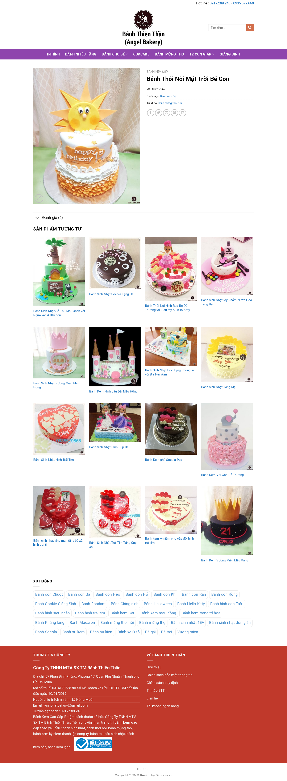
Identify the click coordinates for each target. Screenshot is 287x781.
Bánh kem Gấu (122, 613)
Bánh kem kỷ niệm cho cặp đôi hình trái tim (169, 541)
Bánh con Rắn (194, 594)
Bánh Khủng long (49, 622)
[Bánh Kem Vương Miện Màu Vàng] (227, 520)
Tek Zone (143, 769)
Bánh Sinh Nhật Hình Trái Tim (53, 460)
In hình (53, 54)
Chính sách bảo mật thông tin (169, 675)
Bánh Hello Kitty (191, 604)
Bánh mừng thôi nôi (170, 103)
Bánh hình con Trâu (226, 604)
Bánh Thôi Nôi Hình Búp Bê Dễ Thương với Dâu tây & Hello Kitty (167, 308)
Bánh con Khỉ (164, 594)
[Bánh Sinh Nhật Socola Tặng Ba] (115, 263)
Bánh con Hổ (136, 594)
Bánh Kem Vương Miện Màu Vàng (224, 560)
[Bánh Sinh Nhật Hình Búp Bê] (115, 422)
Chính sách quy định (162, 683)
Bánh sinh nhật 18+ (187, 622)
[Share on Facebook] (150, 113)
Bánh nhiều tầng (80, 54)
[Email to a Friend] (166, 113)
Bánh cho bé (113, 54)
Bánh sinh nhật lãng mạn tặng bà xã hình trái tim (58, 543)
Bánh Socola (46, 632)
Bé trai (166, 632)
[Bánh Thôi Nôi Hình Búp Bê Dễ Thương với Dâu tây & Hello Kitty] (171, 269)
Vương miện (187, 632)
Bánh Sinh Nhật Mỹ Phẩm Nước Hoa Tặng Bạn (226, 302)
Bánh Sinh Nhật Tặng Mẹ (218, 387)
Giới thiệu (154, 667)
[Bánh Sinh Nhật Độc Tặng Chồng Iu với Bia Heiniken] (171, 346)
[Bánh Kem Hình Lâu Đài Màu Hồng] (115, 356)
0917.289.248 (220, 3)
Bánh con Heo (107, 594)
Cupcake (141, 54)
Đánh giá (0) (52, 217)
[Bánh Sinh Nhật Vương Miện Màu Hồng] (59, 353)
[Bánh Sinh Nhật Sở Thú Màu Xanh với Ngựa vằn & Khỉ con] (59, 271)
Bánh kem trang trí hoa (200, 613)
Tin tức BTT (156, 690)
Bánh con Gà (79, 594)
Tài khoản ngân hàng (163, 706)
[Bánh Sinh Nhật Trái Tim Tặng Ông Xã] (115, 512)
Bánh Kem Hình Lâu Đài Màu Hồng (113, 391)
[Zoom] (39, 198)
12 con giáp (201, 54)
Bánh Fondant (93, 604)
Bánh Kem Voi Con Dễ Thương (222, 475)
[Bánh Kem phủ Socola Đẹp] (171, 429)
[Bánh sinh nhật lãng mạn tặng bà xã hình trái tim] (59, 511)
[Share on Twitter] (158, 113)
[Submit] (250, 27)
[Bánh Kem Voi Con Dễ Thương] (227, 436)
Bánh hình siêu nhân (52, 613)
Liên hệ (152, 698)
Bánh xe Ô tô (128, 632)
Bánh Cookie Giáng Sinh (55, 604)
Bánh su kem (73, 632)
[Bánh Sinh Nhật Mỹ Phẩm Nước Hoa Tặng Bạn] (227, 266)
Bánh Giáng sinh (124, 604)
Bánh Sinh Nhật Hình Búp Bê (109, 447)
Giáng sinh (230, 54)
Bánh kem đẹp (157, 71)
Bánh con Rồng (224, 594)
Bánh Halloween (158, 604)
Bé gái (150, 632)
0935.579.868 (243, 3)
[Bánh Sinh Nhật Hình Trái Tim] (59, 429)
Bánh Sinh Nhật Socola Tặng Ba (111, 294)
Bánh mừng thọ (169, 54)
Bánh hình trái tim (90, 613)
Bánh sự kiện (101, 632)
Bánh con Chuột (49, 594)
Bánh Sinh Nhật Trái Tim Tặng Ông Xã (113, 545)
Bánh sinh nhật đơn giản (230, 622)
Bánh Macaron (82, 622)
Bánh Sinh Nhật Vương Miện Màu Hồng (56, 385)
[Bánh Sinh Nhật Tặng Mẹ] (227, 354)
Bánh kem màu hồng (158, 613)
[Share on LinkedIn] (182, 113)
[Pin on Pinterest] (174, 113)
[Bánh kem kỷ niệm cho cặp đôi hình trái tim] (171, 510)
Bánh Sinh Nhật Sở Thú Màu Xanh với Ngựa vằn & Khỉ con (59, 313)
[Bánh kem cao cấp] (143, 28)
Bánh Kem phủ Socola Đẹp (163, 460)
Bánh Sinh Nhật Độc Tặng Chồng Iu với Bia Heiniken (169, 372)
